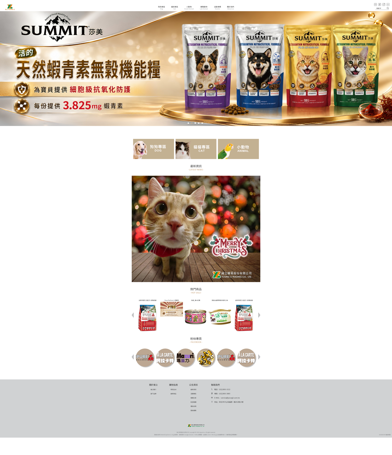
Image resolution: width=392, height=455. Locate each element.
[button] (133, 315)
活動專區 (193, 394)
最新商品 (173, 394)
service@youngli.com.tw (230, 398)
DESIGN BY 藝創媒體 (384, 434)
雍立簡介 (153, 389)
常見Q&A (173, 389)
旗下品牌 (153, 394)
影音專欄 (193, 402)
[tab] (188, 122)
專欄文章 (193, 398)
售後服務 (193, 410)
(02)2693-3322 (224, 389)
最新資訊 (193, 389)
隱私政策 (193, 406)
